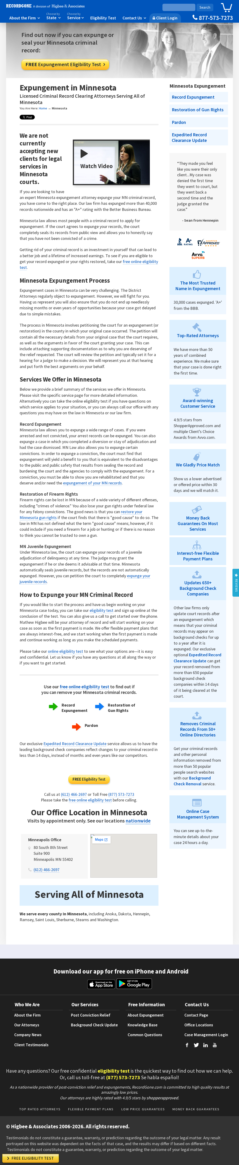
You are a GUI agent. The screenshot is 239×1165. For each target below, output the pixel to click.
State (53, 16)
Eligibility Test (103, 17)
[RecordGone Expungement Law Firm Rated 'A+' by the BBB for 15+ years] (185, 246)
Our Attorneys (26, 1025)
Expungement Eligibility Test (65, 64)
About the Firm (24, 17)
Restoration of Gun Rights (121, 707)
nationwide (138, 821)
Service (75, 16)
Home (43, 108)
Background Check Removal (192, 780)
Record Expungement (75, 707)
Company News (28, 1034)
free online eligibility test (84, 686)
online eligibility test (65, 651)
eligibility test (101, 610)
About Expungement (146, 1015)
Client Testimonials (31, 1044)
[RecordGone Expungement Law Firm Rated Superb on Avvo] (197, 260)
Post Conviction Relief (90, 1015)
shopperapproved (162, 1097)
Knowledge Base (143, 1025)
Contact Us (134, 17)
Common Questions (145, 1034)
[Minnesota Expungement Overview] (112, 183)
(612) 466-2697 (74, 794)
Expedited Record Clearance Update (74, 743)
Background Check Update (94, 1025)
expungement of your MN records (92, 483)
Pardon (91, 725)
